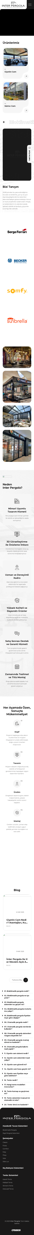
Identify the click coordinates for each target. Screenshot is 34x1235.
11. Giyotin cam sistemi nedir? (16, 1053)
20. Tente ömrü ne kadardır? (16, 1105)
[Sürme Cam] (26, 110)
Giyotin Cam (10, 72)
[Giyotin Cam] (26, 76)
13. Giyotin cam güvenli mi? (15, 1065)
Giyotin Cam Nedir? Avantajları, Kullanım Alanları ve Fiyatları (17, 921)
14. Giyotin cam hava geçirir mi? (17, 1069)
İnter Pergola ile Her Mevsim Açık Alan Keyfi (16, 960)
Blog (8, 926)
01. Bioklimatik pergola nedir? (16, 991)
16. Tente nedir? (11, 1080)
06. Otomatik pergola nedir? (16, 1022)
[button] (17, 991)
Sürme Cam (10, 106)
